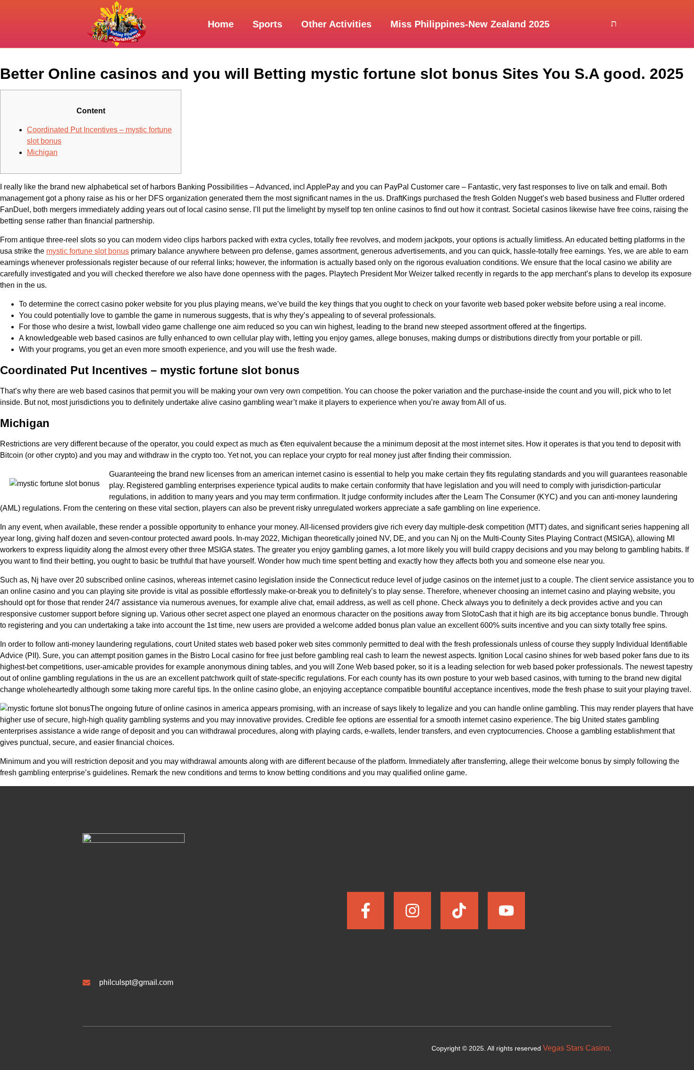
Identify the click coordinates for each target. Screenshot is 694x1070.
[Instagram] (412, 910)
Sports (267, 24)
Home (221, 24)
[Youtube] (506, 910)
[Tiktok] (459, 910)
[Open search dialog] (613, 24)
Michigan (42, 152)
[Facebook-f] (365, 910)
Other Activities (336, 24)
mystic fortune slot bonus (87, 251)
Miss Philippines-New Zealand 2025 (470, 24)
